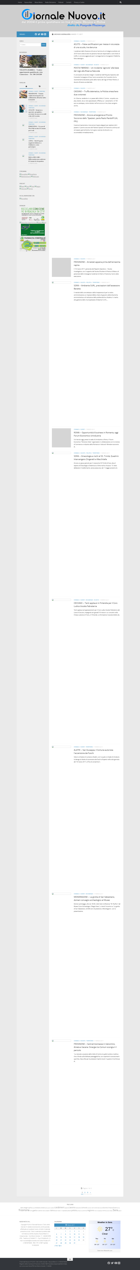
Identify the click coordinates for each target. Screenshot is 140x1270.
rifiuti (95, 1210)
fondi (114, 1208)
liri (61, 1210)
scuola (107, 1210)
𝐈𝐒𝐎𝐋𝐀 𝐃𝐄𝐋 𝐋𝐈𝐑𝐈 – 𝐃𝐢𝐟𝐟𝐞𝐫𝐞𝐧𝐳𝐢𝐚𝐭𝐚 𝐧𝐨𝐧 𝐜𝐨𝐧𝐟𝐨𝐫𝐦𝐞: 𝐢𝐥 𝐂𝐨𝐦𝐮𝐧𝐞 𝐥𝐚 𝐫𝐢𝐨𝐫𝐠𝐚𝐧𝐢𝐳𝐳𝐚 (37, 159)
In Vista (83, 41)
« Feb (56, 1246)
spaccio (119, 1210)
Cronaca (76, 41)
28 (61, 1243)
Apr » (60, 1246)
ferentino (105, 1208)
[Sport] (27, 186)
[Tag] (39, 86)
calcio (52, 1208)
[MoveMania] (32, 174)
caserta (66, 1207)
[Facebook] (36, 34)
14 (61, 1237)
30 (70, 1243)
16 (70, 1237)
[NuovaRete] (24, 174)
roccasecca (99, 1210)
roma (104, 1210)
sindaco (111, 1210)
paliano (69, 1210)
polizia (74, 1210)
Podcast (60, 2)
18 (79, 1237)
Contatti (68, 2)
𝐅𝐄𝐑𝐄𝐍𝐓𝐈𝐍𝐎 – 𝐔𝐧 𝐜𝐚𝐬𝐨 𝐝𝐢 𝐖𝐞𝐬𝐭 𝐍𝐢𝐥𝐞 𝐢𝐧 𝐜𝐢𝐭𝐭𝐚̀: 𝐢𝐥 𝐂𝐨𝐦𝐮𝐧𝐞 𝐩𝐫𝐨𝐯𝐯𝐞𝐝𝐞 (37, 128)
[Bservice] (33, 251)
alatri (21, 1208)
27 (56, 1243)
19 (83, 1237)
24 (74, 1240)
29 (65, 1243)
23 (70, 1240)
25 (79, 1240)
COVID (95, 1207)
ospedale (64, 1210)
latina (52, 1210)
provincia (84, 1210)
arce (33, 1207)
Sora (115, 1210)
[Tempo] (30, 189)
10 (74, 1234)
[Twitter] (39, 34)
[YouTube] (42, 34)
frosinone (24, 1210)
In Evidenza (89, 65)
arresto (43, 1208)
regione (90, 1210)
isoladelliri (47, 1210)
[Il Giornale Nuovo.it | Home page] (64, 18)
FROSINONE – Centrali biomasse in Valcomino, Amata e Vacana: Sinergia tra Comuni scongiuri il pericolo (95, 1047)
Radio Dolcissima (50, 2)
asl (46, 1207)
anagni (26, 1208)
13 (56, 1237)
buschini (49, 1207)
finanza (111, 1208)
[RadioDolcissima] (25, 176)
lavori (56, 1210)
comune (84, 1208)
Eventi (83, 65)
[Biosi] (44, 223)
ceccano (78, 1208)
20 (56, 1240)
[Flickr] (45, 34)
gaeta (35, 1210)
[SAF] (33, 235)
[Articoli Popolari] (26, 86)
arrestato (37, 1208)
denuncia (100, 1207)
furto (31, 1210)
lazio (59, 1210)
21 (61, 1240)
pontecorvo (79, 1210)
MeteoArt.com (108, 1250)
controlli (89, 1207)
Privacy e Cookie (79, 2)
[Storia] (23, 189)
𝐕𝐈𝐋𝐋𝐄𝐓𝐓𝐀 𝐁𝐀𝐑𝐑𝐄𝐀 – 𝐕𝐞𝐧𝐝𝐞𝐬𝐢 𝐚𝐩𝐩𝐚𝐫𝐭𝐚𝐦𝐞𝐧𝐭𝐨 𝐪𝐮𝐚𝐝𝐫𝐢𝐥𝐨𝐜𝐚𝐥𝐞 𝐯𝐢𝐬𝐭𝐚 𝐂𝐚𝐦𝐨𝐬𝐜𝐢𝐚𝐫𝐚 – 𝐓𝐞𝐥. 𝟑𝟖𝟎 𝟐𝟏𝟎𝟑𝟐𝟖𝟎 (31, 72)
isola (43, 1210)
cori (93, 1208)
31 (74, 1243)
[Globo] (39, 223)
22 (65, 1240)
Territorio (92, 112)
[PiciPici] (33, 220)
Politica (88, 282)
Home (20, 2)
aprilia (30, 1208)
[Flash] (32, 186)
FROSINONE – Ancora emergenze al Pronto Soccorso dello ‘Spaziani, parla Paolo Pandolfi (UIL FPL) (96, 118)
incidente (39, 1210)
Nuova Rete (28, 2)
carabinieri (59, 1207)
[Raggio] (37, 186)
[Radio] (22, 186)
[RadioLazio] (35, 176)
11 (79, 1234)
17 (74, 1237)
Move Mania (38, 2)
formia (118, 1207)
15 (65, 1237)
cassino (72, 1207)
